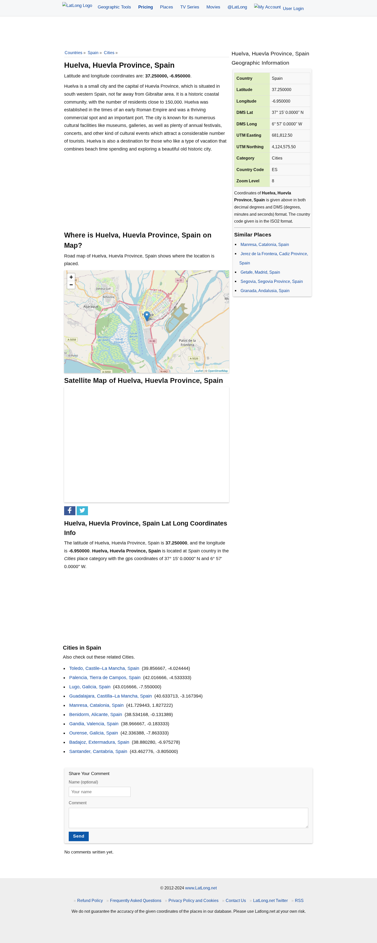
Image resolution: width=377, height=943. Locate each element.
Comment (77, 803)
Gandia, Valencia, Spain (93, 723)
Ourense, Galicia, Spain (93, 733)
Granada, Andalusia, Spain (265, 290)
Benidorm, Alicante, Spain (95, 714)
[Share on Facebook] (69, 510)
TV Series (189, 7)
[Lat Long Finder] (77, 6)
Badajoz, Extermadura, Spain (99, 742)
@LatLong (237, 7)
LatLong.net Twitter (270, 900)
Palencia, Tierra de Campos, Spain (105, 677)
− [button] (71, 285)
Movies (213, 7)
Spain (93, 53)
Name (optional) (83, 782)
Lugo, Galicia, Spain (90, 686)
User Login (293, 8)
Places (166, 7)
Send (78, 836)
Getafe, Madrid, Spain (260, 272)
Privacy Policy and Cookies (193, 900)
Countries (73, 53)
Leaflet (198, 371)
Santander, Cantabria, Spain (98, 751)
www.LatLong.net (201, 888)
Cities (109, 53)
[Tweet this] (82, 510)
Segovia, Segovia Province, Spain (272, 281)
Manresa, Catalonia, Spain (265, 244)
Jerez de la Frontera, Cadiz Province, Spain (273, 258)
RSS (299, 900)
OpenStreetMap (218, 371)
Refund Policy (90, 900)
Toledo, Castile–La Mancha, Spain (104, 668)
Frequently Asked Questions (135, 900)
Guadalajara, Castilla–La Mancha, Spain (110, 696)
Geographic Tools (114, 7)
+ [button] (71, 277)
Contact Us (236, 900)
